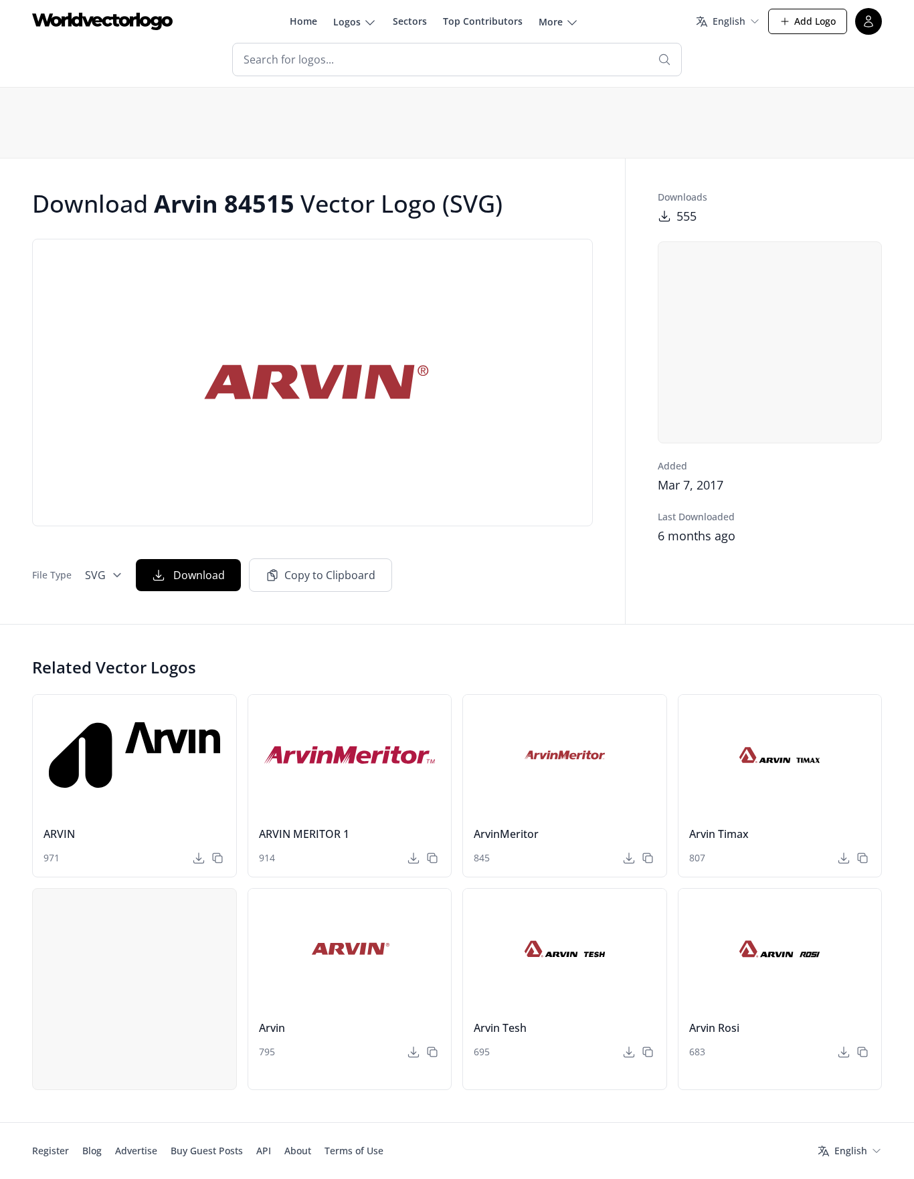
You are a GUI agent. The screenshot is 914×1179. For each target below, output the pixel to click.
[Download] (199, 858)
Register (50, 1150)
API (263, 1150)
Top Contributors (483, 21)
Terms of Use (354, 1150)
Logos (347, 21)
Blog (92, 1150)
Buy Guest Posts (207, 1150)
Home (303, 21)
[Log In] (868, 21)
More (551, 21)
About (297, 1150)
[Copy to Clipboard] (217, 858)
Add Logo (815, 21)
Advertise (136, 1150)
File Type (52, 574)
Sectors (410, 21)
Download (199, 575)
